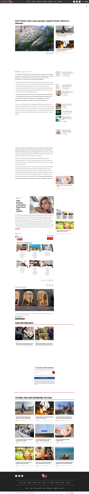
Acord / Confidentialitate (47, 488)
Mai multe (50, 238)
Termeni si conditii (37, 488)
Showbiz (45, 1)
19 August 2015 (24, 71)
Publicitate (56, 488)
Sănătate (39, 1)
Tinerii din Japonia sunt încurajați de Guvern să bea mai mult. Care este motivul (44, 463)
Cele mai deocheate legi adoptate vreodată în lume (63, 440)
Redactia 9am (50, 235)
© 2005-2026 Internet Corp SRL (20, 492)
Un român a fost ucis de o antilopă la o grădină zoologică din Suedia (24, 463)
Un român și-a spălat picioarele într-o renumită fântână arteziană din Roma (64, 417)
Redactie (60, 1)
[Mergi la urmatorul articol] (86, 6)
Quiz (55, 1)
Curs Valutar (61, 488)
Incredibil (58, 52)
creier (19, 318)
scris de (64, 52)
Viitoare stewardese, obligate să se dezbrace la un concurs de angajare (23, 417)
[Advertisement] (65, 81)
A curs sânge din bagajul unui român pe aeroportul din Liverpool (24, 440)
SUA (16, 318)
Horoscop (50, 1)
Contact (26, 488)
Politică (34, 1)
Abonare (86, 1)
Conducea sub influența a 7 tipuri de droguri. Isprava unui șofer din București (43, 441)
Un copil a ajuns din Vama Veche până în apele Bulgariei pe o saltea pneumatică (64, 463)
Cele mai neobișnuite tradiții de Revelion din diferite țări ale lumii (44, 417)
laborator (22, 318)
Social (28, 1)
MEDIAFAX (17, 228)
